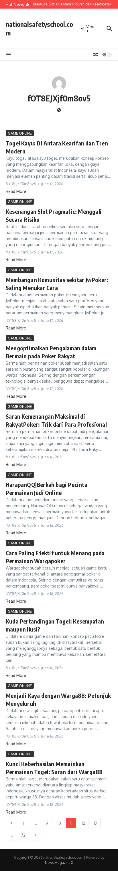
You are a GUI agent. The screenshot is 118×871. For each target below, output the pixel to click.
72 (23, 835)
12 (83, 823)
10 (59, 823)
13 (95, 823)
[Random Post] (95, 54)
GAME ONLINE (20, 133)
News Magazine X (59, 862)
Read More (16, 191)
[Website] (59, 110)
